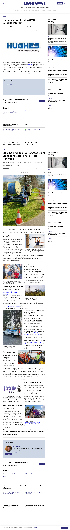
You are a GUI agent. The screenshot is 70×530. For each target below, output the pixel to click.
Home (49, 36)
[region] (35, 528)
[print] (44, 35)
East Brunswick (33, 342)
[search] (5, 3)
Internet (30, 64)
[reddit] (25, 35)
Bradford (26, 422)
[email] (27, 35)
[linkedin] (21, 35)
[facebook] (19, 35)
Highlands (30, 422)
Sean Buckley (6, 168)
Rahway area (29, 336)
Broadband (5, 16)
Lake (34, 422)
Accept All (64, 527)
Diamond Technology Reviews (20, 10)
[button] (3, 3)
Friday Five (31, 10)
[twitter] (23, 35)
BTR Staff (5, 30)
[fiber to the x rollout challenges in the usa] (57, 51)
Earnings (37, 10)
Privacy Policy (35, 527)
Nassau (29, 423)
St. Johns (34, 423)
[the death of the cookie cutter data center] (57, 29)
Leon (36, 422)
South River (37, 334)
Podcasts (43, 10)
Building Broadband (51, 10)
